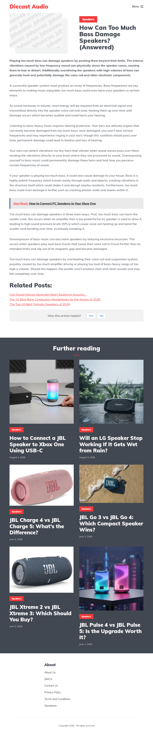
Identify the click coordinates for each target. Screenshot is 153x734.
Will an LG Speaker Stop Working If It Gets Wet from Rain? (111, 444)
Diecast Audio (29, 6)
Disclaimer (50, 705)
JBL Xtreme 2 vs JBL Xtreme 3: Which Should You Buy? (40, 613)
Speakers (88, 19)
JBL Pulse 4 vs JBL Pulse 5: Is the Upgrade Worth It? (110, 631)
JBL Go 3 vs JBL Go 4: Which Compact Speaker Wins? (111, 523)
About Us (50, 672)
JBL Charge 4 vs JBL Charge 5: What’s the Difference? (37, 526)
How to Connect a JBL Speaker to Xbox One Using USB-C (38, 444)
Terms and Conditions (57, 699)
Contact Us (51, 686)
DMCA (48, 679)
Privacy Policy (52, 692)
